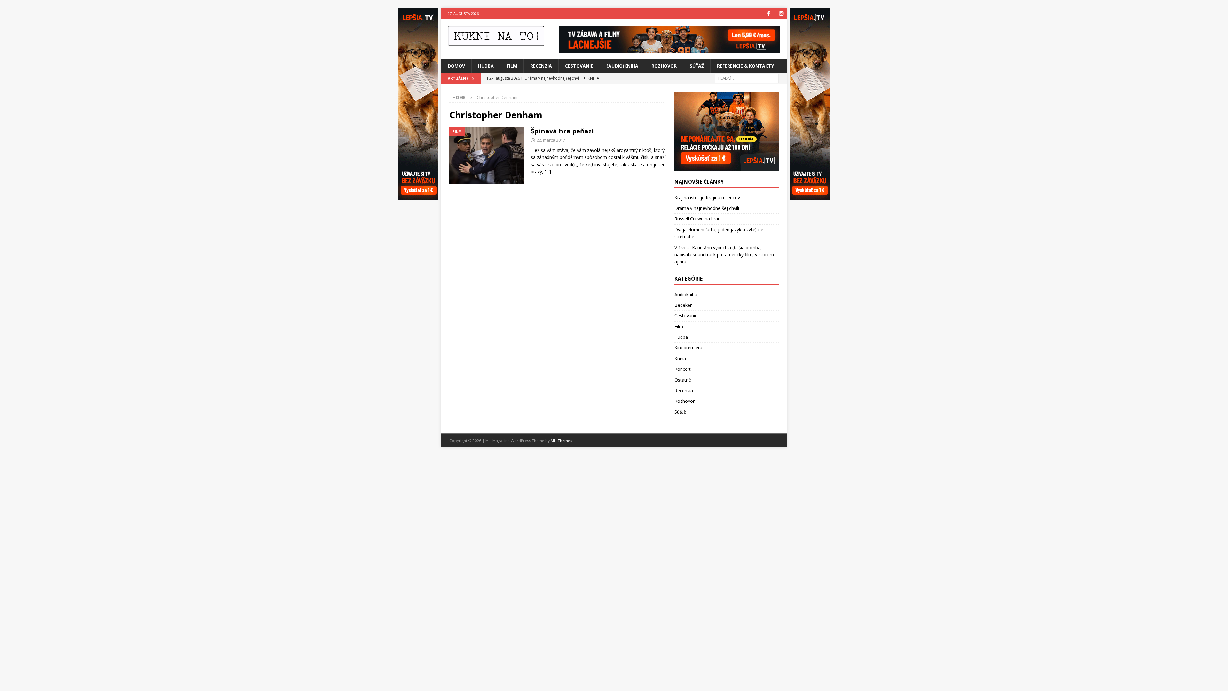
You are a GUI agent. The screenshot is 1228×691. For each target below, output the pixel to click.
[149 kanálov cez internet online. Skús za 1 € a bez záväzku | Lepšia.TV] (669, 49)
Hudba (486, 66)
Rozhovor (664, 66)
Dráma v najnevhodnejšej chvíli (706, 208)
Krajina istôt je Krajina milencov (707, 198)
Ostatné (682, 380)
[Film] (486, 155)
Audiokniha (685, 294)
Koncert (682, 369)
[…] (548, 172)
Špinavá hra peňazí (562, 131)
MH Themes (561, 440)
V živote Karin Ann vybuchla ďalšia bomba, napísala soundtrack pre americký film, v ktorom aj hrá (724, 254)
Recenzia (541, 66)
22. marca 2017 (551, 140)
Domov (456, 66)
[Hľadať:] (747, 78)
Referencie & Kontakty (745, 66)
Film (512, 66)
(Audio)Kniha (622, 66)
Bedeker (683, 305)
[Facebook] (768, 13)
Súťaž (697, 66)
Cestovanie (579, 66)
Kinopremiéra (688, 348)
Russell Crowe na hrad (697, 219)
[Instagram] (781, 13)
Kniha (680, 358)
